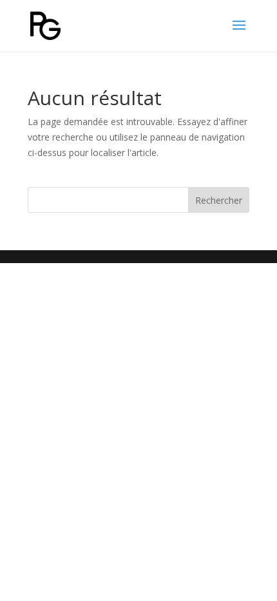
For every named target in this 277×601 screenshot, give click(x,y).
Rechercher (218, 200)
